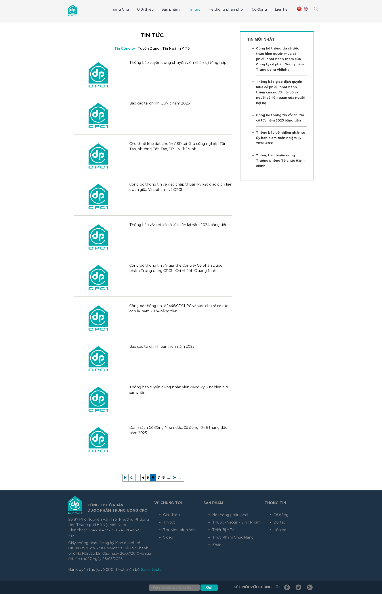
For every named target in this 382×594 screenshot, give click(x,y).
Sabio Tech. (151, 569)
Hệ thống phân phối (226, 9)
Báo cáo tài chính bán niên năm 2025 (162, 346)
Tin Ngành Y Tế (176, 48)
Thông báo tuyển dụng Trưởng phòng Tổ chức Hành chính (280, 160)
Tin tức (194, 9)
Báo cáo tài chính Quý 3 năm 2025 (159, 103)
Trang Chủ (120, 9)
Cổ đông (259, 9)
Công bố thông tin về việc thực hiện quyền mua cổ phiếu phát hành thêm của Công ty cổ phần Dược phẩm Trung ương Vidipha (280, 59)
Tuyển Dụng (149, 48)
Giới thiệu (145, 9)
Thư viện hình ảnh (179, 530)
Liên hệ (281, 9)
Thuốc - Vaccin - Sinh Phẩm (236, 522)
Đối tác (279, 522)
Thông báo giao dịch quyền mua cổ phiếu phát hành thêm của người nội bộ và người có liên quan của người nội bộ (280, 92)
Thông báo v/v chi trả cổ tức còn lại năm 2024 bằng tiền (178, 225)
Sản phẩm (171, 9)
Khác (216, 545)
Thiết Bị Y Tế (223, 530)
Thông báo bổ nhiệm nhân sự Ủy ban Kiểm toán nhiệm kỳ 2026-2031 (280, 138)
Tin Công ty (124, 48)
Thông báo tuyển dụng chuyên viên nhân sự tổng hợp (177, 63)
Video (168, 537)
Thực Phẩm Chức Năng (233, 537)
